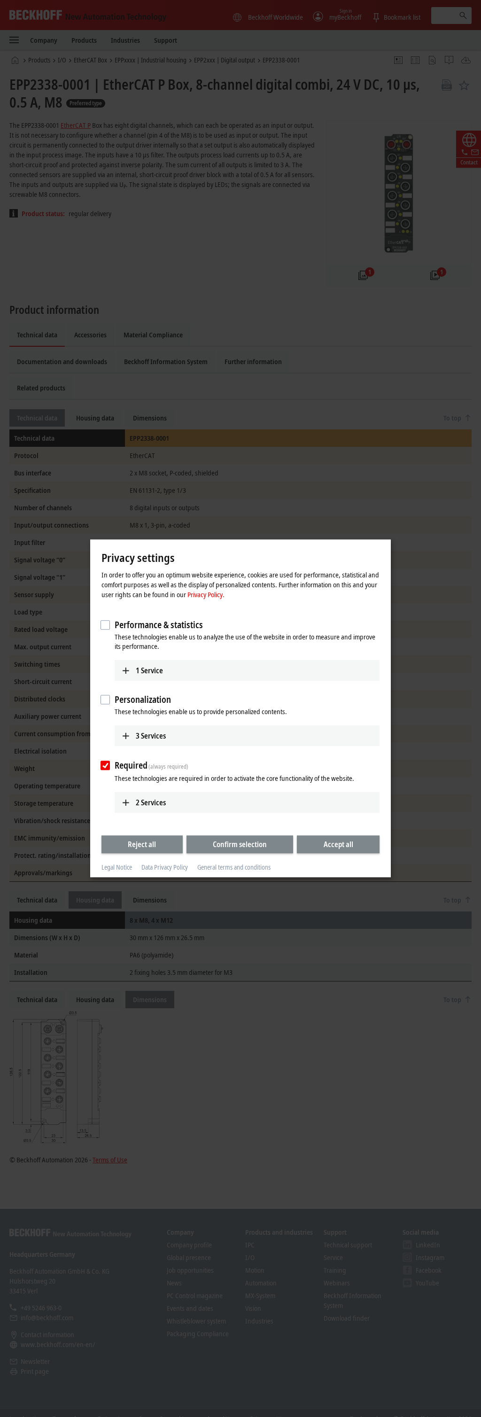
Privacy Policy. (206, 594)
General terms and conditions (234, 867)
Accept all (338, 844)
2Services (151, 802)
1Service (149, 670)
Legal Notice (116, 867)
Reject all (142, 844)
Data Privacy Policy (164, 867)
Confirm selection (240, 844)
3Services (151, 736)
